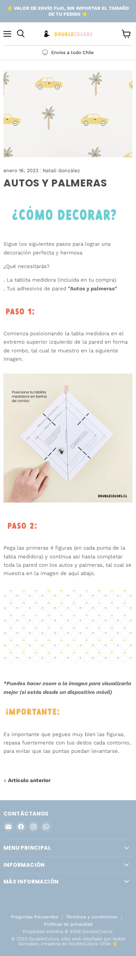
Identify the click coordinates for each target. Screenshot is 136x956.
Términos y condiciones (92, 916)
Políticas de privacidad (68, 924)
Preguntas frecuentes (34, 916)
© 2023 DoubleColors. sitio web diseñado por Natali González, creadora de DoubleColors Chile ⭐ (68, 941)
